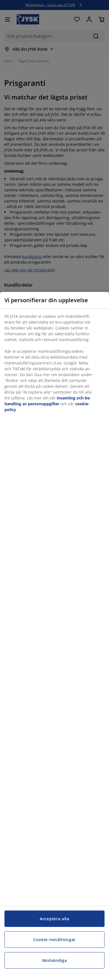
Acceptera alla (54, 918)
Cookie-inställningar (54, 939)
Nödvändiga (54, 960)
